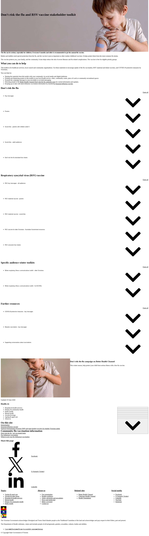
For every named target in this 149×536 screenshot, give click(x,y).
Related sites (79, 491)
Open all (145, 92)
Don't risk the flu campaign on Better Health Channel (92, 361)
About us (41, 491)
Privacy (20, 529)
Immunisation (5, 425)
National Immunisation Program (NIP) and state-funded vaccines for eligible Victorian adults (30, 428)
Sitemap (40, 529)
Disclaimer (14, 529)
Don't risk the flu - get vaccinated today (13, 433)
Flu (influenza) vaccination (9, 435)
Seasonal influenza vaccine (64, 84)
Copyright (8, 529)
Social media (116, 491)
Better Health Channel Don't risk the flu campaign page (37, 82)
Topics (3, 491)
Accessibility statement (30, 529)
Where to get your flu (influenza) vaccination (15, 437)
